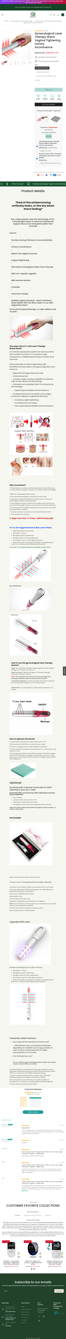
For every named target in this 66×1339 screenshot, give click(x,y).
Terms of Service (26, 1309)
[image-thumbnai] (4, 63)
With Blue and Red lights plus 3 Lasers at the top (26, 967)
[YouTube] (39, 1321)
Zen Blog (8, 1326)
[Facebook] (39, 1316)
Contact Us (24, 1317)
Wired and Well (35, 1338)
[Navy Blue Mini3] (32, 1269)
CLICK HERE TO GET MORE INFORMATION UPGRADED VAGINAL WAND (30, 547)
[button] (39, 31)
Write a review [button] (33, 1112)
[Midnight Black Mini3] (34, 1269)
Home (6, 21)
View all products (32, 1212)
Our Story (24, 1320)
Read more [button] (25, 1191)
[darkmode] (62, 14)
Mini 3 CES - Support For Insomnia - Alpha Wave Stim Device (33, 1262)
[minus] (36, 84)
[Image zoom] (16, 44)
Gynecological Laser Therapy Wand (21, 21)
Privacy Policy (25, 1315)
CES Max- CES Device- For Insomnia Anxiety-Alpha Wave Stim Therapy (55, 1262)
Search (23, 1323)
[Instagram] (44, 1316)
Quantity (37, 80)
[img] (25, 1125)
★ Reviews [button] (64, 671)
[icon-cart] (58, 14)
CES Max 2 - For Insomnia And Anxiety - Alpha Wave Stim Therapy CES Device (11, 1262)
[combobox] (46, 150)
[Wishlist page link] (51, 15)
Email (5, 1291)
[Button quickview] (18, 1253)
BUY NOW (49, 136)
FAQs (22, 1307)
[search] (54, 14)
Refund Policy (25, 1312)
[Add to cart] (18, 1256)
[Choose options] (40, 1256)
